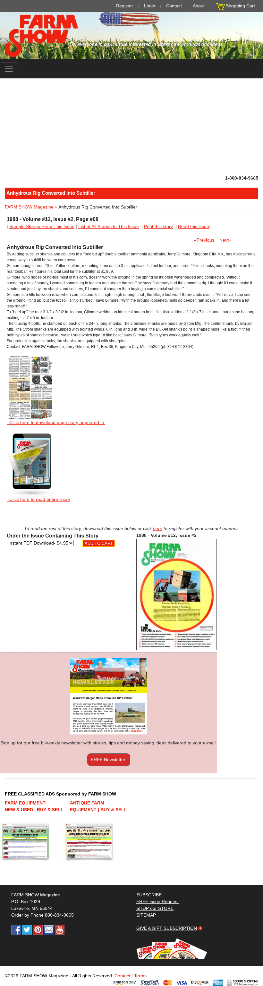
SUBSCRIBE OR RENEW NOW (131, 494)
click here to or (130, 508)
